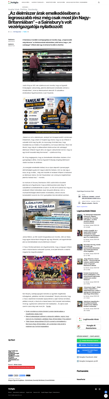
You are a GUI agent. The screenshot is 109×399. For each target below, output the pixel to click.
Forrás (48, 306)
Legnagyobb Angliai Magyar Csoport (90, 351)
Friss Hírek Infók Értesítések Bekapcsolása (21, 367)
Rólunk (10, 392)
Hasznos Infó (36, 392)
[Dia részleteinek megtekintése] (47, 113)
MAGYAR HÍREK (61, 2)
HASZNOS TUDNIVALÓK (37, 2)
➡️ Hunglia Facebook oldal (87, 357)
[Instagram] (99, 389)
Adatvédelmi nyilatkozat (19, 392)
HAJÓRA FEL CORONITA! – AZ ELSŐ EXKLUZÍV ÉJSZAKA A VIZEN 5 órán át (91, 197)
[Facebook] (96, 389)
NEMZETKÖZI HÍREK (51, 2)
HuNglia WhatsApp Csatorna (90, 340)
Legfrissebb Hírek (91, 319)
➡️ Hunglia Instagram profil (87, 361)
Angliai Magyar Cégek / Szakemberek (50, 392)
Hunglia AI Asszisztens (91, 326)
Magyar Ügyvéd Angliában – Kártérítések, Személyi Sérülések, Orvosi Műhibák (31, 380)
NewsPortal (81, 379)
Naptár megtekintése (82, 206)
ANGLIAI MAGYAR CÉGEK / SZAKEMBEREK (76, 2)
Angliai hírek (13, 9)
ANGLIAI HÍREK (25, 2)
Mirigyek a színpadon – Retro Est (90, 203)
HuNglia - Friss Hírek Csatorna (90, 345)
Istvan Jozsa (18, 364)
